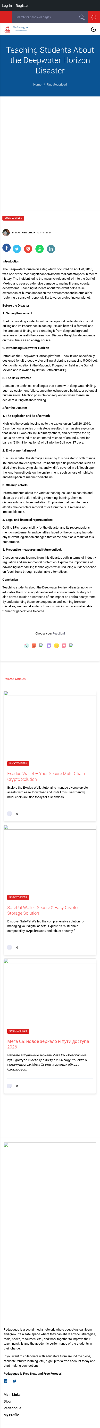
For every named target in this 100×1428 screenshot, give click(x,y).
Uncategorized (13, 218)
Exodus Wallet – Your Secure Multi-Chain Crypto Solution (46, 776)
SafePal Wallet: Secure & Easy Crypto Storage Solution (42, 910)
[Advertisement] (50, 149)
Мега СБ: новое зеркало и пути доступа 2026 (48, 1044)
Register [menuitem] (22, 5)
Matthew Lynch (25, 232)
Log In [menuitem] (7, 5)
